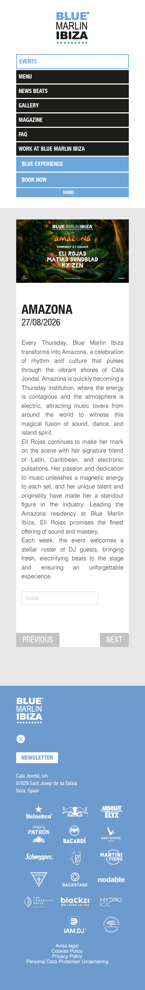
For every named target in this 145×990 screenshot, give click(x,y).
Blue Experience (42, 164)
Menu (25, 76)
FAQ (23, 134)
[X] (20, 738)
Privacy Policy (67, 956)
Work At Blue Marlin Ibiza (52, 148)
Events (28, 61)
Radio (68, 192)
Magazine (31, 120)
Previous (38, 639)
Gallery (29, 105)
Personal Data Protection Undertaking (67, 961)
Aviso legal (67, 946)
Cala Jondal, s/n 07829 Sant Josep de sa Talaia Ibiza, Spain (46, 783)
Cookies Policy (67, 951)
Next (114, 639)
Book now (34, 179)
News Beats (33, 91)
